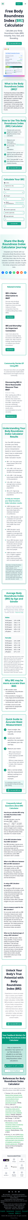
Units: (7, 182)
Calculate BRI (14, 223)
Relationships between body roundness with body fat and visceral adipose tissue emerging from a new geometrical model (13, 1099)
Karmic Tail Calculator (17, 1208)
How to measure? (20, 144)
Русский (25, 1211)
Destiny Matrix (14, 1197)
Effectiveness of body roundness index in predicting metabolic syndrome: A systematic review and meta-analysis (14, 1126)
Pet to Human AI (19, 1205)
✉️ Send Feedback (14, 1071)
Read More (10, 317)
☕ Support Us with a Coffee (14, 1066)
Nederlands (10, 1211)
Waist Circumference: (10, 203)
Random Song (7, 1207)
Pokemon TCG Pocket (6, 1196)
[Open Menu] (25, 3)
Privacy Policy (14, 1218)
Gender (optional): (10, 209)
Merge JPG (8, 1208)
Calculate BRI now (15, 43)
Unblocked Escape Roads (18, 1194)
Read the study (19, 612)
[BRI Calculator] (2, 3)
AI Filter (15, 1207)
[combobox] (19, 3)
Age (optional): (10, 216)
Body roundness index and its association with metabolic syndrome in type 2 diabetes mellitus (13, 1110)
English (2, 1211)
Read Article (10, 416)
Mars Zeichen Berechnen (20, 1196)
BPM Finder (21, 1207)
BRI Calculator (6, 1194)
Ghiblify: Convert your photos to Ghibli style (14, 1204)
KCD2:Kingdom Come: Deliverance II (14, 1199)
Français (11, 1213)
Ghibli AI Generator (9, 1205)
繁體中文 (18, 1213)
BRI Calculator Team (11, 1215)
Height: (8, 189)
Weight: (8, 196)
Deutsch (18, 1211)
